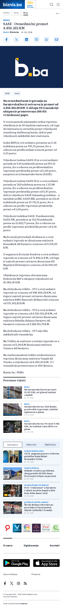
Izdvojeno (12, 444)
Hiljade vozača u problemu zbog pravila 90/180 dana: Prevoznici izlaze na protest (40, 473)
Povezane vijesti (14, 380)
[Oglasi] (7, 528)
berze (17, 93)
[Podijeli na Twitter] (16, 39)
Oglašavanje (31, 545)
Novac (16, 13)
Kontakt (55, 545)
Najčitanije (50, 444)
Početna (6, 13)
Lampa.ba (23, 603)
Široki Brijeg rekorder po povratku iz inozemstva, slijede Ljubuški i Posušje (38, 507)
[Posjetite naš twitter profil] (11, 583)
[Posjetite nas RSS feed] (25, 583)
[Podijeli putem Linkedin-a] (26, 39)
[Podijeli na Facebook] (6, 39)
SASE (7, 93)
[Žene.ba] (36, 528)
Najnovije (31, 444)
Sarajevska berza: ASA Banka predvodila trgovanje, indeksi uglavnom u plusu (41, 409)
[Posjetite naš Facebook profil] (5, 583)
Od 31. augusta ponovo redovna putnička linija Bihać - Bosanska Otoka (41, 456)
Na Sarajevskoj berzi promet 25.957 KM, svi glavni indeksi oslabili (40, 392)
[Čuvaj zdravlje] (46, 528)
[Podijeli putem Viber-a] (36, 39)
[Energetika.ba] (55, 528)
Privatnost (36, 574)
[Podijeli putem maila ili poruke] (56, 39)
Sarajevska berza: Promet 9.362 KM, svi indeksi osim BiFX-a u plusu (41, 426)
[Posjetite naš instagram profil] (18, 583)
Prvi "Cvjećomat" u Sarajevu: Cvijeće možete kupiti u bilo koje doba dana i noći (40, 490)
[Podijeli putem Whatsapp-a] (46, 39)
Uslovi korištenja (10, 574)
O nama (7, 545)
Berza (25, 13)
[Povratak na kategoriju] (58, 13)
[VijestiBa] (17, 528)
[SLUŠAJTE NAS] (26, 528)
